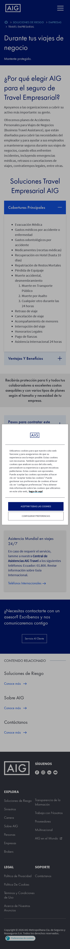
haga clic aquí (35, 491)
